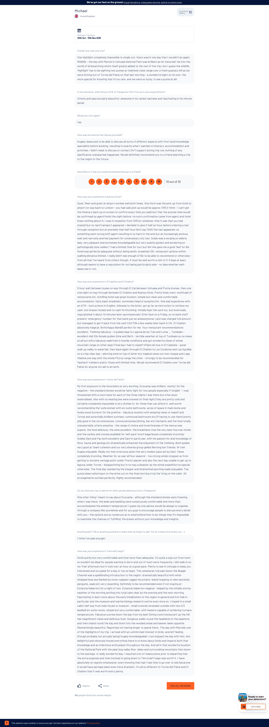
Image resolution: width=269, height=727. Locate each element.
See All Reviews (180, 685)
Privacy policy (93, 723)
